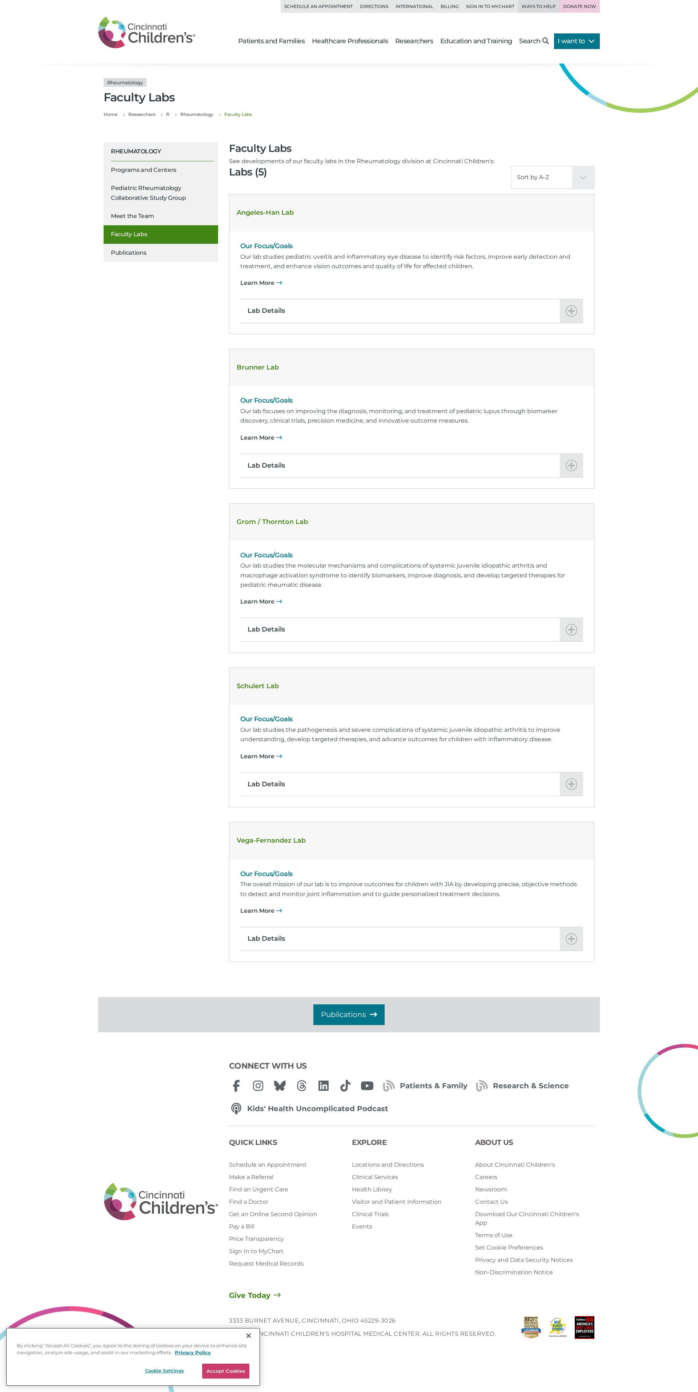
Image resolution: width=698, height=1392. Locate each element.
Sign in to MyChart (490, 6)
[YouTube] (367, 1085)
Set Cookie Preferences (509, 1247)
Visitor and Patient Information (397, 1201)
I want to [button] (572, 41)
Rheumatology (136, 151)
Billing (450, 6)
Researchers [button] (414, 41)
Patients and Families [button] (271, 41)
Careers (486, 1177)
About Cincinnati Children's (515, 1164)
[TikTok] (345, 1085)
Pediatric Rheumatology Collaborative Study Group (148, 193)
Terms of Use (494, 1235)
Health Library (372, 1189)
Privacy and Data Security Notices (524, 1259)
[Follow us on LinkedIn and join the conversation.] (323, 1085)
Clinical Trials (370, 1214)
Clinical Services (375, 1177)
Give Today (249, 1295)
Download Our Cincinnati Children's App (527, 1218)
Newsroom (491, 1189)
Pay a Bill (241, 1226)
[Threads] (301, 1085)
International (414, 6)
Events (362, 1226)
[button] (411, 311)
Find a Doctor (248, 1201)
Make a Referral (251, 1177)
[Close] (249, 1336)
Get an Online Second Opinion (273, 1214)
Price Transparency (256, 1238)
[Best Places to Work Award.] (558, 1329)
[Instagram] (258, 1085)
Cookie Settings (164, 1370)
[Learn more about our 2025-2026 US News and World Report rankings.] (531, 1329)
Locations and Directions (388, 1164)
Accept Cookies (225, 1371)
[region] (133, 1357)
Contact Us (491, 1201)
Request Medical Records (266, 1263)
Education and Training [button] (476, 41)
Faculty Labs (129, 234)
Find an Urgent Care (258, 1189)
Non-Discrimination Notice (514, 1272)
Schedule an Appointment (318, 6)
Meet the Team (132, 216)
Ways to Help (539, 6)
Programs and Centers (143, 169)
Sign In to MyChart (256, 1251)
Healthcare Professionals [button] (350, 41)
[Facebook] (236, 1085)
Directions (374, 6)
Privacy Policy (193, 1353)
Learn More (257, 282)
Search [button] (529, 41)
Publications (128, 252)
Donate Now (579, 6)
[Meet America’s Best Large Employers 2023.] (584, 1329)
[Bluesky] (280, 1085)
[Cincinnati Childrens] (161, 1202)
